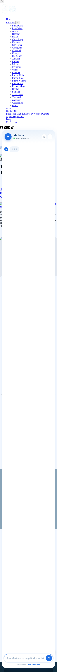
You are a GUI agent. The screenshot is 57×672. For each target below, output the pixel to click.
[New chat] (44, 136)
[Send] (49, 658)
